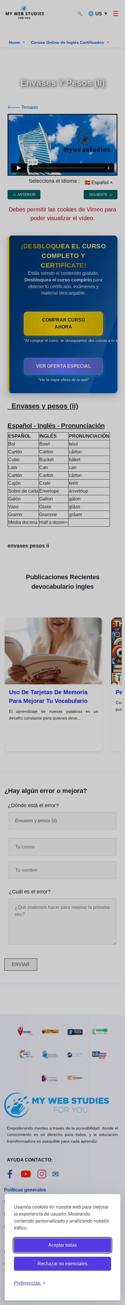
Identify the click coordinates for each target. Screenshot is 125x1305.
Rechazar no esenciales (63, 1263)
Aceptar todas (62, 1245)
